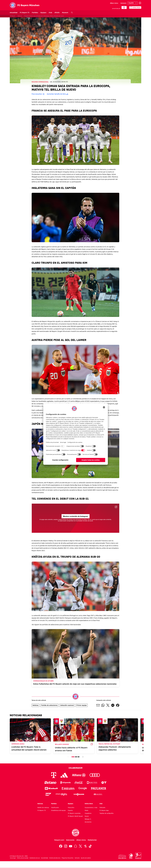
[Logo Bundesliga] (138, 856)
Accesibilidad (44, 858)
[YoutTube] (70, 846)
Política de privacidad (22, 858)
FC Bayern (12, 16)
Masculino (71, 807)
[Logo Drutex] (92, 782)
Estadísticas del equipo (58, 810)
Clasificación (55, 807)
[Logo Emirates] (68, 788)
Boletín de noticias (43, 807)
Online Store (89, 803)
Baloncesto (70, 840)
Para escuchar (37, 94)
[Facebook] (60, 846)
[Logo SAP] (48, 794)
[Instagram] (65, 846)
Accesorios (88, 822)
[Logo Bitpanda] (65, 782)
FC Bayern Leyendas (74, 813)
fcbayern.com (59, 840)
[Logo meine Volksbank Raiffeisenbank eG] (97, 794)
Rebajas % (88, 819)
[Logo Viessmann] (78, 794)
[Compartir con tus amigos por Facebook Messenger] (112, 705)
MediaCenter (92, 840)
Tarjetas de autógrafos (107, 813)
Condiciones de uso (34, 858)
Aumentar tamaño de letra (56, 94)
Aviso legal (13, 858)
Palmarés (102, 807)
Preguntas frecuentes (67, 858)
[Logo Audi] (95, 775)
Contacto (123, 3)
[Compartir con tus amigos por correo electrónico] (98, 705)
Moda (86, 810)
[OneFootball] (85, 846)
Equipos (43, 12)
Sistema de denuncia (54, 858)
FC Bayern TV (24, 12)
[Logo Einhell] (51, 788)
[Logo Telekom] (53, 775)
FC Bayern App (104, 810)
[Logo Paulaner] (98, 788)
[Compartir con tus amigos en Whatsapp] (103, 705)
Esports (70, 810)
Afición (57, 12)
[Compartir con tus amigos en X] (108, 705)
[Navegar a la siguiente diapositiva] (83, 757)
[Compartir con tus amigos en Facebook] (117, 705)
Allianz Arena (114, 3)
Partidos (35, 12)
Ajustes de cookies (86, 858)
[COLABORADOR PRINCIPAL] (124, 7)
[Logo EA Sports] (104, 782)
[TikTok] (90, 846)
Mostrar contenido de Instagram (75, 516)
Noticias (20, 16)
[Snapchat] (75, 846)
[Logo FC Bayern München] (75, 832)
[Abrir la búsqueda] (72, 12)
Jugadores (88, 813)
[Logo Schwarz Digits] (61, 794)
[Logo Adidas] (64, 775)
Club (50, 12)
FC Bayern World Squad (75, 816)
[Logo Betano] (50, 782)
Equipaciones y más (91, 807)
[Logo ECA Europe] (131, 856)
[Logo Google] (82, 788)
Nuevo (87, 816)
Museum (65, 12)
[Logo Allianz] (78, 775)
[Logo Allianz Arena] (122, 857)
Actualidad (13, 12)
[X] (80, 846)
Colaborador (75, 768)
